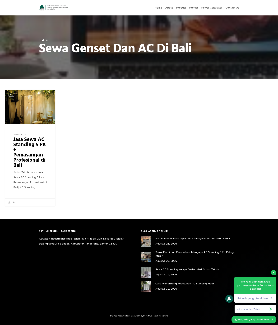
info (13, 202)
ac (11, 95)
